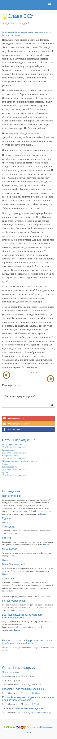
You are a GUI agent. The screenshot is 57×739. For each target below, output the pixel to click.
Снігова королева (12, 680)
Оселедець (8, 526)
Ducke (5, 464)
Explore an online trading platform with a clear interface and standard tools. (27, 641)
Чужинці (6, 472)
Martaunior (33, 676)
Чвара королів (10, 672)
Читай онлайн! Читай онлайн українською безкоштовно (25, 32)
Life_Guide (35, 693)
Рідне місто (8, 518)
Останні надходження (18, 439)
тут (18, 385)
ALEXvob (35, 704)
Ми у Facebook (14, 429)
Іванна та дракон (9, 450)
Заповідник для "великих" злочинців (23, 689)
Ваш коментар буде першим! (19, 396)
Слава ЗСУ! (21, 15)
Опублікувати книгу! (17, 418)
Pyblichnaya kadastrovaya (41, 712)
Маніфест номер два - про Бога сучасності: (20, 461)
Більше (43, 513)
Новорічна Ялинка (10, 455)
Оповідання (11, 491)
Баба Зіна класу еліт (14, 564)
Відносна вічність (9, 466)
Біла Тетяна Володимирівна (14, 447)
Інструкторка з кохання (12, 444)
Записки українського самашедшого (23, 708)
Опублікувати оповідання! (19, 423)
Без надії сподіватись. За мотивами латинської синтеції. (22, 616)
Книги (4, 35)
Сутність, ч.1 (9, 578)
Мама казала (9, 549)
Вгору (28, 732)
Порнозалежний (11, 495)
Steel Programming (44, 727)
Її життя (6, 537)
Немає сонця (15, 35)
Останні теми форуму (18, 667)
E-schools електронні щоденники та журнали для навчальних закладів (28, 698)
